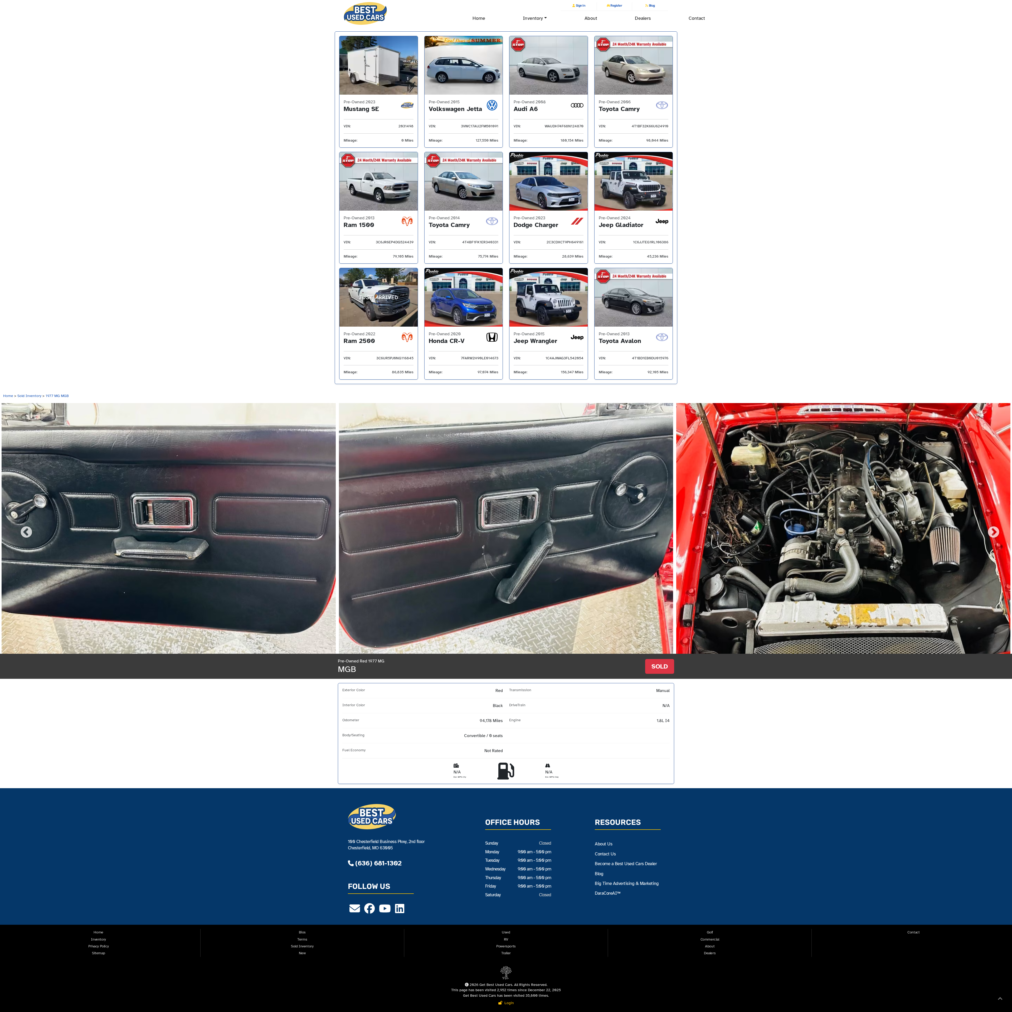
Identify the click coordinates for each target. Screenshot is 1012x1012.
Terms (302, 939)
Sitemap (98, 953)
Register (616, 5)
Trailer (506, 953)
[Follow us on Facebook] (369, 911)
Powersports (506, 946)
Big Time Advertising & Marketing (627, 883)
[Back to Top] (1000, 999)
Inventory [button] (533, 18)
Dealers (643, 18)
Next (989, 528)
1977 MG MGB (57, 396)
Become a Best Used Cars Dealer (626, 863)
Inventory (98, 939)
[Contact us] (355, 911)
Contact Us (605, 854)
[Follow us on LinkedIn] (399, 911)
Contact (697, 18)
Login (508, 1003)
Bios (302, 932)
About (591, 18)
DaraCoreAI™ (607, 893)
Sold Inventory (29, 396)
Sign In (580, 5)
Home (479, 18)
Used (506, 932)
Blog (651, 5)
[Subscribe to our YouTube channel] (384, 911)
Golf (710, 932)
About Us (603, 844)
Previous (22, 528)
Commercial (709, 939)
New (302, 953)
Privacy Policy (98, 946)
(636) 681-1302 (377, 863)
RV (506, 939)
